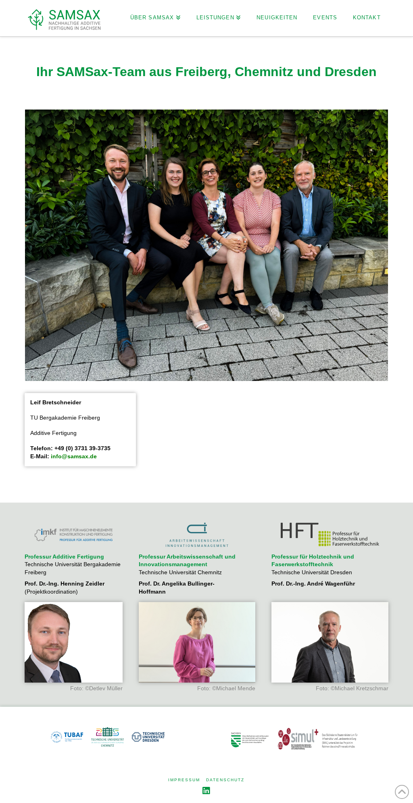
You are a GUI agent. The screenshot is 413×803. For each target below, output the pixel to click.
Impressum (184, 780)
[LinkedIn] (206, 790)
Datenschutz (225, 780)
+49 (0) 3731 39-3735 (82, 448)
